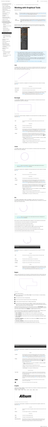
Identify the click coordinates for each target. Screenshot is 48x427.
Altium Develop (41, 13)
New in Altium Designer (5, 5)
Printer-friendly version (44, 426)
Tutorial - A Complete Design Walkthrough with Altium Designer (6, 7)
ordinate (24, 166)
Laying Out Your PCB (5, 19)
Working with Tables (5, 31)
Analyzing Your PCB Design (5, 20)
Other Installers (43, 20)
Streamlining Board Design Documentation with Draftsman (31, 4)
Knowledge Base (5, 56)
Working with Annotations (6, 29)
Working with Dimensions (6, 30)
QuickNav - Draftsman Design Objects (7, 37)
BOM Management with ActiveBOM (5, 15)
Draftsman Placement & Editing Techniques (34, 61)
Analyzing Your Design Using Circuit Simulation (6, 13)
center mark (19, 165)
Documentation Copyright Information (6, 53)
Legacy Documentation (35, 20)
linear (22, 166)
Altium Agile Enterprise (24, 14)
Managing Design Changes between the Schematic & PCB (6, 17)
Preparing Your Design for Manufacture (5, 39)
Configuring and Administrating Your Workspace (6, 46)
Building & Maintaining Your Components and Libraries (5, 44)
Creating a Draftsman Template (7, 34)
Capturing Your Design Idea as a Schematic (6, 11)
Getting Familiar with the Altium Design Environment (6, 9)
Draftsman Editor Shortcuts (6, 35)
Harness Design (4, 42)
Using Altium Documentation (6, 51)
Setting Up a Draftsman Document (6, 24)
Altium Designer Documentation (19, 4)
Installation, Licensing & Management (5, 48)
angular (28, 166)
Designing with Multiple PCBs (6, 41)
